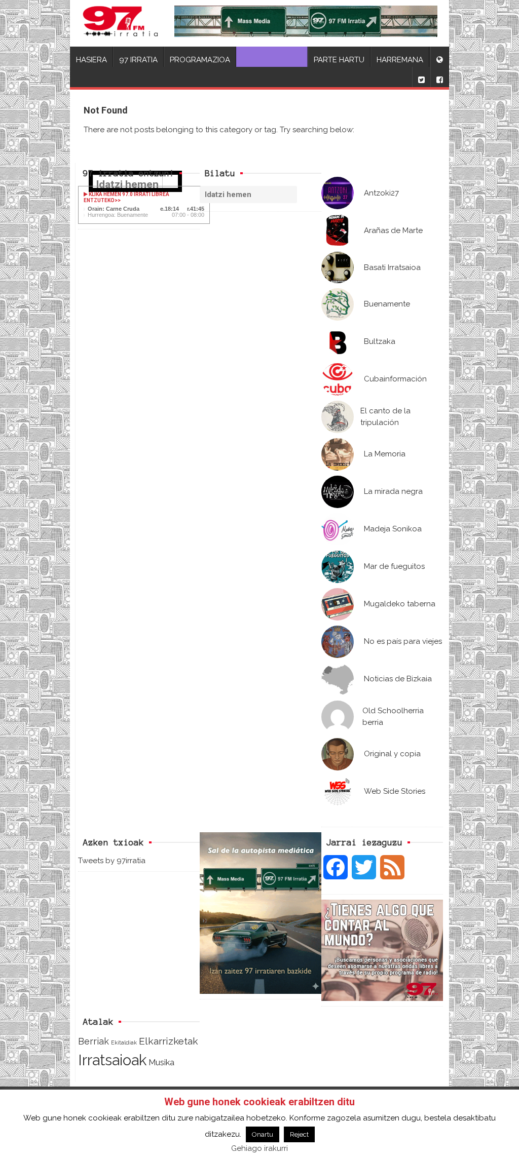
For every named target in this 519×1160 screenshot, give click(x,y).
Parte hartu (339, 59)
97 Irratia (138, 59)
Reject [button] (299, 1134)
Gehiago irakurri (259, 1148)
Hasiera (91, 59)
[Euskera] (439, 57)
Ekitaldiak (124, 1042)
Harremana (400, 59)
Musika (161, 1062)
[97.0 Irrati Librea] (120, 23)
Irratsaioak (112, 1060)
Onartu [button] (262, 1134)
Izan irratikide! (272, 59)
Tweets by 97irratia (111, 860)
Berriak (93, 1041)
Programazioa (200, 59)
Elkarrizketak (168, 1041)
